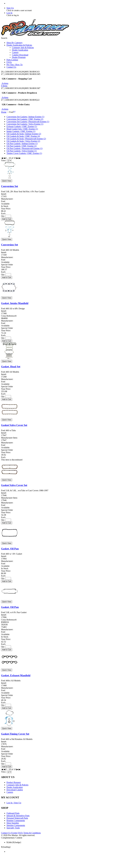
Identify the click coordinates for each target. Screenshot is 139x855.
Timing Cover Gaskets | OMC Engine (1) (24, 153)
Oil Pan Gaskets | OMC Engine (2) (22, 146)
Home (3, 112)
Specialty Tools (13, 828)
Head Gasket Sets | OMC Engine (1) (22, 129)
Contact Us (6, 833)
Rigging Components (16, 820)
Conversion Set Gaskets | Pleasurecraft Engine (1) (28, 121)
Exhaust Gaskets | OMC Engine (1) (22, 126)
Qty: (3, 216)
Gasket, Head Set (10, 366)
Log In (9, 13)
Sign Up (10, 8)
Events (14, 833)
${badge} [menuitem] (14, 842)
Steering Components (16, 825)
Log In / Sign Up (14, 803)
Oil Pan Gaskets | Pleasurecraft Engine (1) (24, 148)
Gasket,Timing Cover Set (15, 733)
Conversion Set (9, 186)
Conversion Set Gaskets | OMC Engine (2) (25, 119)
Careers (10, 792)
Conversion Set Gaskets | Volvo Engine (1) (25, 124)
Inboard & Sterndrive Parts (18, 815)
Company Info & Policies (17, 785)
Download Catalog (15, 790)
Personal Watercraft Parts (17, 818)
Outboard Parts (13, 813)
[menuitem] (72, 851)
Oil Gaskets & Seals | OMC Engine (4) (23, 136)
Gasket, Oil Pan (10, 548)
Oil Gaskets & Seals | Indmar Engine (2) (24, 134)
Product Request (14, 782)
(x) (14, 111)
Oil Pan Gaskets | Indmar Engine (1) (22, 143)
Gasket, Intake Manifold (14, 303)
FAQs (20, 833)
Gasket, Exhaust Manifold (15, 675)
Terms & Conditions (32, 833)
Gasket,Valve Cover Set (14, 425)
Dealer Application (15, 787)
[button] (4, 83)
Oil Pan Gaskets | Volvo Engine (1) (22, 151)
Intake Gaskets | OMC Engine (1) (21, 131)
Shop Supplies (13, 823)
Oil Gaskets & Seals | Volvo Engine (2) (23, 141)
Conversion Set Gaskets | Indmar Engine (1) (25, 117)
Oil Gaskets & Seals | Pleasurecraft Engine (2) (26, 138)
